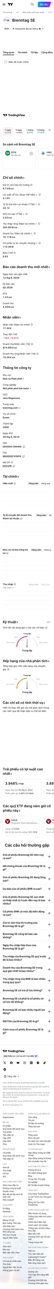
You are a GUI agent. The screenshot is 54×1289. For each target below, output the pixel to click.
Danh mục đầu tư (10, 1185)
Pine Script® (8, 1200)
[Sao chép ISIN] (24, 446)
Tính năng (32, 1117)
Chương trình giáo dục (38, 1283)
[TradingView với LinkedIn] (31, 1063)
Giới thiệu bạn (9, 1226)
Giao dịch (7, 1246)
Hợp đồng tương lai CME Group (39, 1154)
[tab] (33, 483)
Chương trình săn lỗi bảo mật (39, 1237)
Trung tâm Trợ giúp (36, 1179)
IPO (4, 1176)
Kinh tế (6, 1167)
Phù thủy (7, 1264)
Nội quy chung (9, 1235)
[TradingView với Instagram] (25, 1063)
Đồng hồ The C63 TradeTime (36, 1203)
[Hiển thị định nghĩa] (31, 185)
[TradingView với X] (5, 1063)
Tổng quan (33, 1135)
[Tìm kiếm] (32, 4)
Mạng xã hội (8, 1220)
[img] (39, 28)
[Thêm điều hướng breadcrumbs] (17, 12)
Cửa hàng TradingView (38, 1194)
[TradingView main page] (14, 1051)
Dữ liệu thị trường (36, 1123)
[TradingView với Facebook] (11, 1063)
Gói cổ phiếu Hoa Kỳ (37, 1161)
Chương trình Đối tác (37, 1280)
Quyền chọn (8, 1191)
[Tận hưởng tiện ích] (48, 622)
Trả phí (31, 1120)
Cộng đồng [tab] (47, 52)
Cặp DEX (7, 1141)
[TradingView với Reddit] (5, 1069)
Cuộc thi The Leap (36, 1144)
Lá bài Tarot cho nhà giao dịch (39, 1198)
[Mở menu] (4, 4)
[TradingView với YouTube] (18, 1063)
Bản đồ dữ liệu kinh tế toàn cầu (12, 1195)
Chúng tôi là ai (34, 1170)
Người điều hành (10, 1238)
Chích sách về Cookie (38, 1225)
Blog (30, 1176)
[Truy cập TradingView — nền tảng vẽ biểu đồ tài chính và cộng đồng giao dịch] (14, 115)
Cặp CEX (7, 1138)
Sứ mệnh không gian (37, 1173)
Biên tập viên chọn (11, 1252)
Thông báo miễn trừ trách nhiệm (39, 1217)
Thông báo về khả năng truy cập (39, 1229)
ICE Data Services (30, 1083)
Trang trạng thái (35, 1242)
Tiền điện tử (8, 1135)
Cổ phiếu (7, 1126)
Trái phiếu (7, 1132)
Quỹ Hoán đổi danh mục (14, 1129)
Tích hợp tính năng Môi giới (38, 1275)
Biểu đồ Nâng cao (36, 1260)
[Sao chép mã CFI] (14, 466)
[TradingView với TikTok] (45, 1063)
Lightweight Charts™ (37, 1257)
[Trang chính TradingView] (10, 4)
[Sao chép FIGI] (23, 456)
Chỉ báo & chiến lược (12, 1261)
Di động (6, 1208)
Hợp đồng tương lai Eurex (39, 1158)
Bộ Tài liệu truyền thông (38, 1185)
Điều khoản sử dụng (37, 1213)
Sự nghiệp (32, 1182)
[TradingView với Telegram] (38, 1063)
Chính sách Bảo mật (37, 1222)
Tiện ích (31, 1251)
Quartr (37, 1101)
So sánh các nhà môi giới (39, 1141)
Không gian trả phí (11, 1270)
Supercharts (8, 1117)
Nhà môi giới (33, 1138)
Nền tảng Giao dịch (37, 1263)
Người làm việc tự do (12, 1267)
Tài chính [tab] (22, 52)
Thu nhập (7, 1170)
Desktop (6, 1211)
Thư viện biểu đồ (35, 1254)
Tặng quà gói (34, 1126)
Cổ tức (6, 1173)
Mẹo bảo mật (34, 1233)
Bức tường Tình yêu (12, 1223)
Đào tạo (6, 1249)
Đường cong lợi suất (12, 1188)
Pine (5, 1144)
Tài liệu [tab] (34, 52)
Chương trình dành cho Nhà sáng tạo (13, 1230)
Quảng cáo (33, 1271)
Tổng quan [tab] (8, 52)
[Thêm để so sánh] (31, 153)
